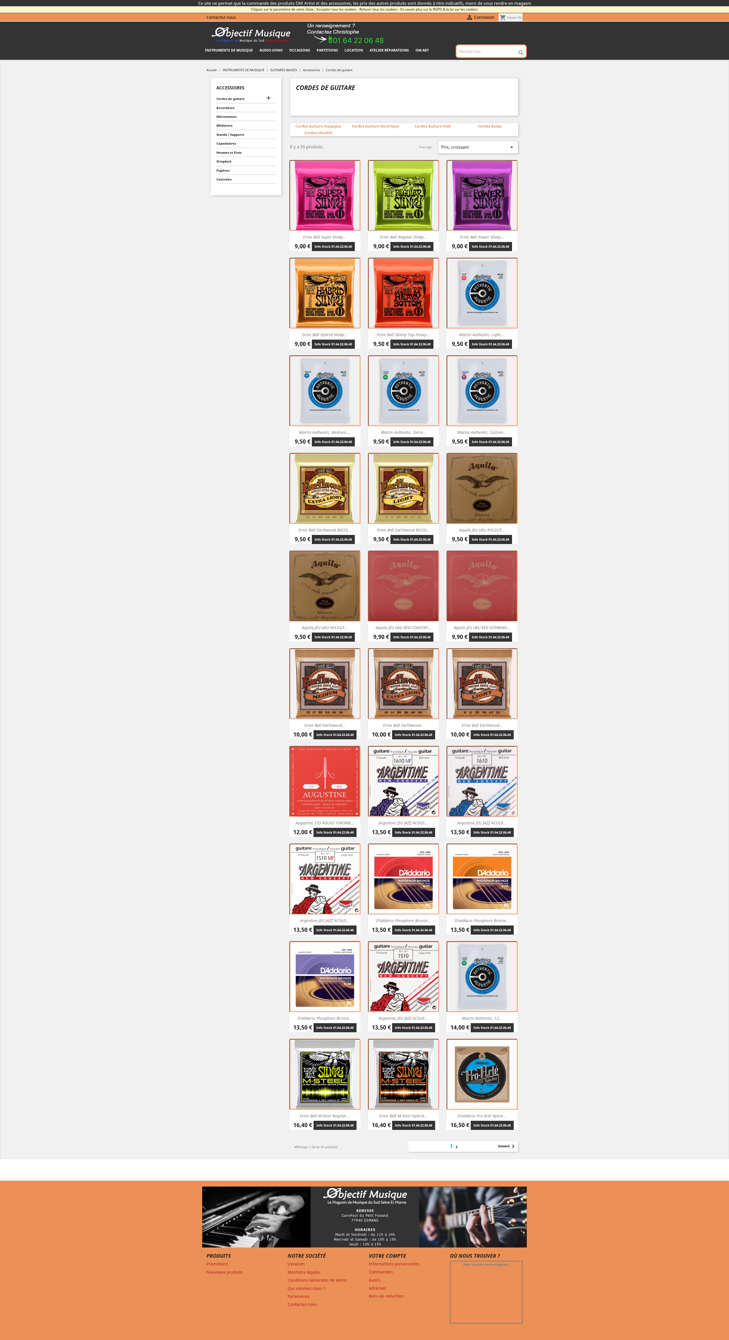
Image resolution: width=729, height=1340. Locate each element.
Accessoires (230, 88)
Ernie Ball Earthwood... (324, 725)
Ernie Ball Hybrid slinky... (325, 334)
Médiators (224, 125)
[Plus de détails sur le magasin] (364, 1219)
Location (354, 50)
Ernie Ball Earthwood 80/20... (324, 530)
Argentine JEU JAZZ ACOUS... (403, 823)
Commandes (381, 1272)
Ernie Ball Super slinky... (325, 237)
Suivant (507, 1146)
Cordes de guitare (230, 99)
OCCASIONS (299, 50)
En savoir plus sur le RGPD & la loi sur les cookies (439, 9)
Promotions (217, 1264)
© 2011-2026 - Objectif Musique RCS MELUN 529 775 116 (364, 1332)
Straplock (224, 161)
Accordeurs (225, 108)
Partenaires (299, 1296)
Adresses (377, 1288)
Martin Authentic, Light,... (482, 334)
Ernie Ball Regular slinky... (403, 237)
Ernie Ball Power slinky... (482, 237)
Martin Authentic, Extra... (403, 432)
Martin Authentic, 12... (482, 1018)
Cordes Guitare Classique (318, 126)
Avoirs (374, 1280)
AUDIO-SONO (271, 50)
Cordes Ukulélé (318, 132)
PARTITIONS (327, 50)
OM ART (422, 50)
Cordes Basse (490, 126)
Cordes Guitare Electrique (375, 126)
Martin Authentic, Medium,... (325, 432)
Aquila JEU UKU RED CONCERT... (403, 627)
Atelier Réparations (389, 50)
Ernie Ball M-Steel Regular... (325, 1116)
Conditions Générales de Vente (317, 1280)
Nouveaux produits (224, 1272)
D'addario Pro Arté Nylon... (482, 1116)
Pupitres (223, 170)
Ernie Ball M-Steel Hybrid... (403, 1116)
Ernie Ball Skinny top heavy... (403, 334)
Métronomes (226, 116)
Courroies (224, 179)
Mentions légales (304, 1272)
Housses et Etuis (228, 152)
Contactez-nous (221, 17)
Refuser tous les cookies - (379, 9)
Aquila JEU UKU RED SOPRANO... (482, 627)
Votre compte (387, 1255)
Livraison (296, 1264)
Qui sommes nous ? (306, 1288)
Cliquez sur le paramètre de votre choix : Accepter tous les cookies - (305, 9)
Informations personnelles (394, 1264)
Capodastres (226, 143)
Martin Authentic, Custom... (482, 432)
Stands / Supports (230, 134)
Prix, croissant (478, 147)
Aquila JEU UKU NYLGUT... (482, 530)
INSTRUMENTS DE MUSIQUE (229, 50)
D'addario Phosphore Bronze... (403, 920)
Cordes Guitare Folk (433, 126)
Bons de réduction (386, 1296)
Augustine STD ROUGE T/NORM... (325, 823)
